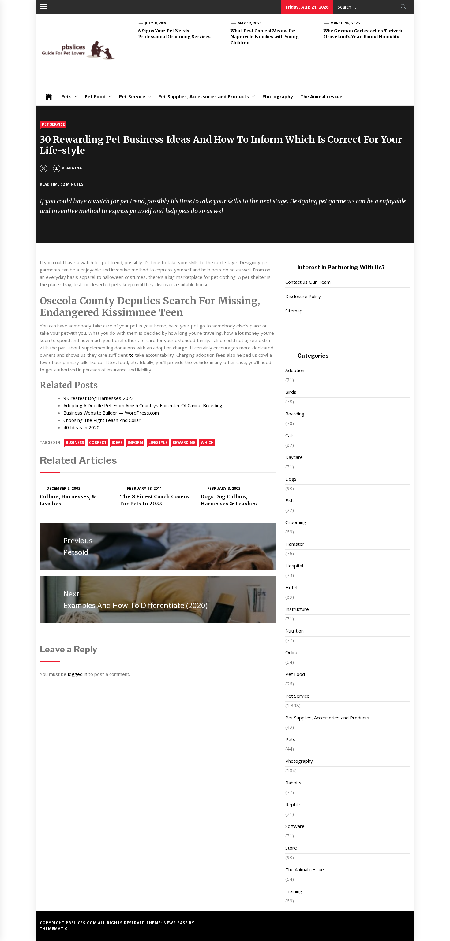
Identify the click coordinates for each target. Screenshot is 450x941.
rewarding (184, 442)
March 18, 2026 (345, 23)
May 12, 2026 (250, 23)
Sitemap (293, 311)
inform (135, 442)
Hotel (291, 587)
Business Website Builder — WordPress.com (111, 413)
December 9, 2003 (63, 488)
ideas (117, 442)
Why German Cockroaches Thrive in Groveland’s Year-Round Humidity (364, 34)
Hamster (294, 544)
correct (98, 442)
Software (295, 826)
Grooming (295, 522)
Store (291, 848)
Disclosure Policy (303, 296)
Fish (289, 500)
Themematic (54, 928)
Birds (290, 392)
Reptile (292, 804)
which (207, 442)
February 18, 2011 (144, 488)
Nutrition (294, 631)
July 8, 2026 (156, 23)
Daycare (294, 457)
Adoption (294, 370)
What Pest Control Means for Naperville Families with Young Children (265, 37)
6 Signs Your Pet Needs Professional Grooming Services (174, 34)
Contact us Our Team (308, 282)
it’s (147, 262)
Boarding (294, 414)
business (75, 442)
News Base (176, 922)
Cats (290, 435)
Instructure (297, 609)
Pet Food (95, 96)
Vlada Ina (72, 168)
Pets (66, 96)
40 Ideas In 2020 (81, 427)
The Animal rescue (321, 96)
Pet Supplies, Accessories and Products (203, 96)
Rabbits (293, 783)
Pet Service (132, 96)
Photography (277, 96)
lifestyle (157, 442)
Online (291, 652)
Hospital (294, 566)
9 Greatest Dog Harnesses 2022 (98, 398)
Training (293, 891)
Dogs (291, 479)
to (131, 355)
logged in (77, 674)
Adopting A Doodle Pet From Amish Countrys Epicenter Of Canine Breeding (142, 405)
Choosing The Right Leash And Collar (102, 420)
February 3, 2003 (223, 488)
